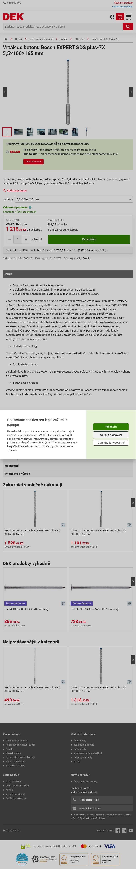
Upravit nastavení (111, 434)
